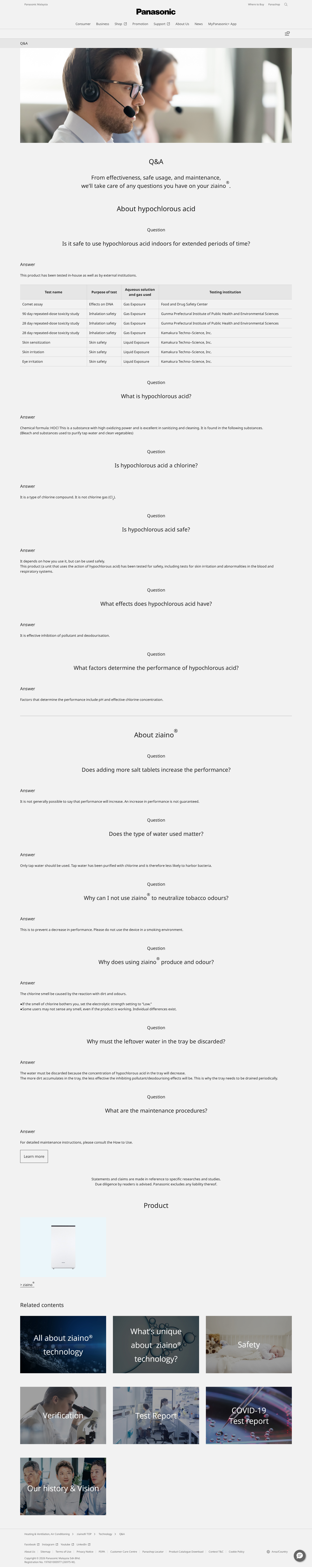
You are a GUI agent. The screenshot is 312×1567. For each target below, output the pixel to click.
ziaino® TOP (84, 1534)
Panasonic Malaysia (36, 4)
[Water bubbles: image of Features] (156, 1318)
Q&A (122, 1534)
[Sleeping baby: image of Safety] (249, 1318)
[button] (300, 1556)
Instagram (48, 1544)
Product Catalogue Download (186, 1551)
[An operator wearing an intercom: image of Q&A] (156, 95)
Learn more (34, 1156)
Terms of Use (63, 1551)
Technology (105, 1534)
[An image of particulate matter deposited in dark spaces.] (63, 1318)
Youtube (65, 1544)
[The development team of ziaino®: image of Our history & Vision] (63, 1460)
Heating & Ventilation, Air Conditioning (47, 1534)
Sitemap (45, 1551)
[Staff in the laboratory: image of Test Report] (156, 1389)
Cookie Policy (236, 1551)
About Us (29, 1551)
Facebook (30, 1544)
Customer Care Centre (123, 1551)
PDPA (102, 1551)
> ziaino (27, 1284)
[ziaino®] (63, 1219)
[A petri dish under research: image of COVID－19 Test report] (249, 1389)
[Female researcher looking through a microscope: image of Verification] (63, 1389)
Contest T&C (216, 1551)
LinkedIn (82, 1544)
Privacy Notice (85, 1551)
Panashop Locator (153, 1551)
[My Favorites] (287, 33)
